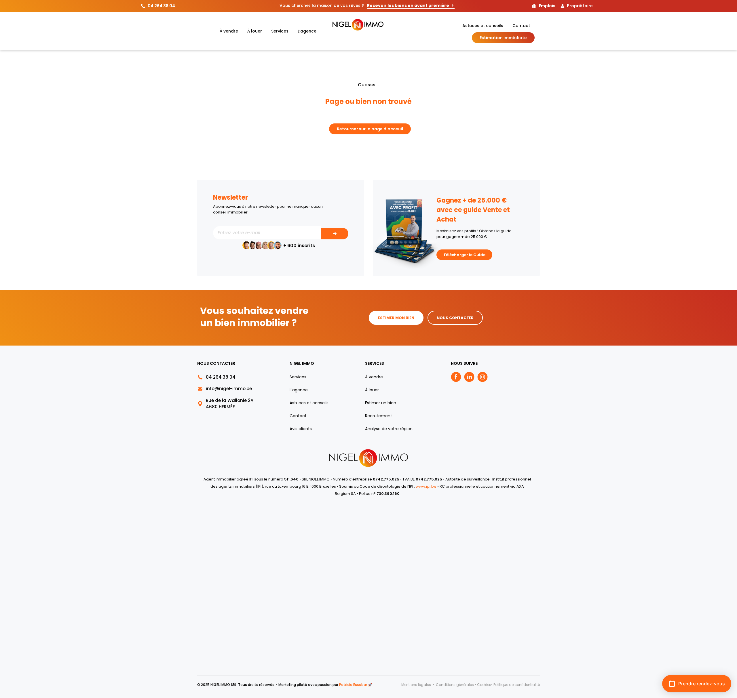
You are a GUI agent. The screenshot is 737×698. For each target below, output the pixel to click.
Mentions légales (416, 684)
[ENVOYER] (334, 233)
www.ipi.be (426, 486)
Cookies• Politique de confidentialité (508, 684)
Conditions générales (455, 684)
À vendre (229, 31)
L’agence (307, 31)
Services (279, 31)
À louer (254, 31)
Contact (521, 25)
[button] (696, 683)
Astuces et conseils (482, 25)
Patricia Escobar (353, 684)
